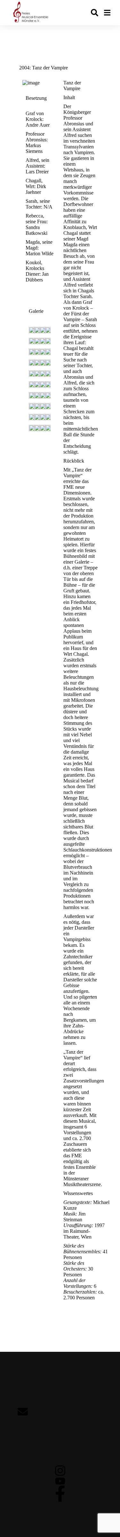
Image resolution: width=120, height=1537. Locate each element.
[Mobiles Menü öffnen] (107, 12)
